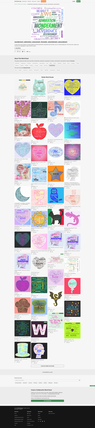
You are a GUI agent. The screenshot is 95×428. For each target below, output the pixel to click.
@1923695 (17, 120)
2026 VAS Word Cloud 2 (35, 272)
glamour (16, 137)
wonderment (36, 70)
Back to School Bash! (51, 96)
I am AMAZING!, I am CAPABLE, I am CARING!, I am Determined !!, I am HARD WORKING (22, 204)
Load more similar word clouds (47, 366)
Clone (29, 51)
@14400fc (50, 309)
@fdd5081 (34, 163)
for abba (65, 139)
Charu (49, 307)
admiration (17, 63)
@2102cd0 (17, 228)
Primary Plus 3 (66, 317)
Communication (18, 382)
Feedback (28, 423)
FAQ (15, 425)
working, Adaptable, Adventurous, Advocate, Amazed (22, 271)
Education (25, 382)
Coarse (77, 63)
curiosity (36, 65)
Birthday (35, 382)
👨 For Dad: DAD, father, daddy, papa (21, 358)
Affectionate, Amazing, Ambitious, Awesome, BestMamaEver (22, 226)
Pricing (44, 1)
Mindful (45, 382)
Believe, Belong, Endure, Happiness (70, 161)
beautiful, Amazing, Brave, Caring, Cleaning (55, 204)
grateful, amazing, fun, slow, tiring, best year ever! (39, 184)
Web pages (40, 419)
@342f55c (17, 250)
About (28, 417)
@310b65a (17, 360)
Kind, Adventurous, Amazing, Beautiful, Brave (22, 248)
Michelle (49, 161)
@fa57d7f (17, 338)
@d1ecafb (67, 119)
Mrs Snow (16, 292)
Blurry (55, 63)
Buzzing (73, 63)
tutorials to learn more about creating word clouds (45, 395)
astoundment (42, 63)
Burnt (69, 63)
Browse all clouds (18, 377)
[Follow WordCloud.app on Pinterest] (44, 421)
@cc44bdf (50, 184)
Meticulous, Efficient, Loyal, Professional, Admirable (22, 181)
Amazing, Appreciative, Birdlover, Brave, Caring (72, 206)
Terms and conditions (30, 421)
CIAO (32, 140)
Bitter (51, 63)
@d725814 (17, 160)
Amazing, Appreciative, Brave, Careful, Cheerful (21, 118)
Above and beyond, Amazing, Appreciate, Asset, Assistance (38, 97)
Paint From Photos (52, 413)
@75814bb (50, 227)
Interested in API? (30, 425)
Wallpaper (50, 382)
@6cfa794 (17, 317)
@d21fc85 (67, 186)
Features (29, 1)
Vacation (40, 382)
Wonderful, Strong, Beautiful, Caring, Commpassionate (70, 229)
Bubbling (59, 63)
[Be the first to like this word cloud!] (15, 51)
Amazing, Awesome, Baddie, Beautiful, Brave (38, 206)
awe (47, 63)
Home (16, 4)
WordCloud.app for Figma (19, 419)
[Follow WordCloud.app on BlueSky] (42, 421)
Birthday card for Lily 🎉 (52, 329)
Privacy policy (29, 419)
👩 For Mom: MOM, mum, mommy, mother (38, 162)
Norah (49, 182)
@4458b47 (17, 294)
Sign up (78, 1)
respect (20, 70)
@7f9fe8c (50, 119)
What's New (29, 415)
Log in (74, 1)
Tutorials (16, 423)
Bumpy (64, 63)
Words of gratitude (51, 264)
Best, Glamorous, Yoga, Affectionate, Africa (55, 139)
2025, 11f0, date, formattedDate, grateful (22, 337)
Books (39, 415)
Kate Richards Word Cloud (52, 286)
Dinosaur (56, 382)
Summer (30, 382)
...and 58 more (52, 65)
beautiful (46, 70)
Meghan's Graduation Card (69, 339)
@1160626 (34, 252)
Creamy (31, 65)
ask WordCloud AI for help (53, 393)
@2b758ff (50, 97)
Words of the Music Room (52, 117)
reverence (25, 70)
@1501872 (50, 162)
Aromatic (29, 63)
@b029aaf (17, 183)
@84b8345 (51, 287)
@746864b (34, 120)
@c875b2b (34, 98)
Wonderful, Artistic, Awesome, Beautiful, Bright (39, 250)
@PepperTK (67, 162)
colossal (21, 65)
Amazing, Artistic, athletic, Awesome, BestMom (37, 229)
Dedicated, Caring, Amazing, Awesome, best (72, 96)
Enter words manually (53, 392)
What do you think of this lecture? (20, 96)
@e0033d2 (17, 205)
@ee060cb (18, 48)
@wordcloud (18, 97)
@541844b (34, 295)
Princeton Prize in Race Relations (70, 273)
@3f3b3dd (67, 319)
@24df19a (17, 272)
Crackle (26, 65)
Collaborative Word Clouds (19, 417)
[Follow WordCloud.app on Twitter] (40, 421)
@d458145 (34, 273)
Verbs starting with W (35, 338)
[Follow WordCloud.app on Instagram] (38, 421)
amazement (23, 63)
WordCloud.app (18, 1)
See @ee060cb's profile (48, 372)
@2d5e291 (34, 142)
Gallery (38, 1)
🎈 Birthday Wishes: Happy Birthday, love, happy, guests (22, 315)
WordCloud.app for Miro (19, 421)
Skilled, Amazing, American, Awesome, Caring (55, 225)
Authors (39, 417)
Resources (34, 1)
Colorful (16, 65)
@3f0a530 (34, 186)
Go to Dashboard (47, 400)
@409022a (67, 97)
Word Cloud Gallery (22, 4)
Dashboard (24, 1)
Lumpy (41, 65)
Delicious (46, 65)
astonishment (35, 63)
